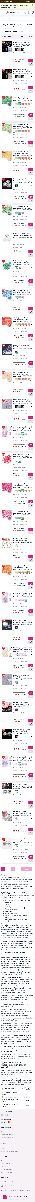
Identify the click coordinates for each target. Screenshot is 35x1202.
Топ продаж (5, 1166)
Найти (26, 869)
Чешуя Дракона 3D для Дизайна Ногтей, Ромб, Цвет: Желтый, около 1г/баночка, (22, 153)
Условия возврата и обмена (10, 1151)
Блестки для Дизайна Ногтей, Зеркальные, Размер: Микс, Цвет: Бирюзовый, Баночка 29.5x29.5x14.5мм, (22, 622)
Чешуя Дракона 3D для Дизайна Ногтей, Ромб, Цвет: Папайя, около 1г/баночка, (22, 374)
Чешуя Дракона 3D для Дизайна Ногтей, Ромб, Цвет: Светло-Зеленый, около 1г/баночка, (22, 126)
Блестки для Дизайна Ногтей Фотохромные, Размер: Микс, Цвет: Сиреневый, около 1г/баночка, (22, 758)
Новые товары (5, 1164)
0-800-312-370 (8, 1181)
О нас (2, 1132)
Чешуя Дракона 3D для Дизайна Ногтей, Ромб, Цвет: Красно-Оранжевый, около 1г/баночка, (22, 319)
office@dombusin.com (10, 1186)
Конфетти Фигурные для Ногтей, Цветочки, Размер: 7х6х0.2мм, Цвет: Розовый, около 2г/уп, (22, 677)
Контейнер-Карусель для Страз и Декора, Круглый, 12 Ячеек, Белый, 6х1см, (22, 235)
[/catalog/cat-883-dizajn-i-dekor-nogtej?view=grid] (22, 37)
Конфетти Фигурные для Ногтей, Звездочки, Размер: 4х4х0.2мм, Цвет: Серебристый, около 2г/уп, (22, 44)
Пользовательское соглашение (17, 1199)
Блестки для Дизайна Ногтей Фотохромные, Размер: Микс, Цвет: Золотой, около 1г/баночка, (22, 649)
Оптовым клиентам (7, 1137)
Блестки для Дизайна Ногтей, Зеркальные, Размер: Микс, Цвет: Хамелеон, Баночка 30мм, (22, 786)
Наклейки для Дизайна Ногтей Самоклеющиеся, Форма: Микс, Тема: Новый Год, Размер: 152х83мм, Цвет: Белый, (22, 704)
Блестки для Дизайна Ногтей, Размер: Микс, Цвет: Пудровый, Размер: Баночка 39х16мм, (22, 813)
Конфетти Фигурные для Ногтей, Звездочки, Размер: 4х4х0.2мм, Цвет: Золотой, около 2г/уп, (22, 71)
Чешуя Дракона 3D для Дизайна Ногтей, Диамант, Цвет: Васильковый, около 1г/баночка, (22, 292)
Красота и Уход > (22, 24)
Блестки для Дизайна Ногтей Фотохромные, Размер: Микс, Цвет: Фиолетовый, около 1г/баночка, (22, 595)
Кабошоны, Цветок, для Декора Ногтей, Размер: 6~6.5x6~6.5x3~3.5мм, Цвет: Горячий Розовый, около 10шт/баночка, (22, 456)
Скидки (3, 1149)
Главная (3, 1161)
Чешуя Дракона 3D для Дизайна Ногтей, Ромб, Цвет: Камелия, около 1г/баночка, (22, 485)
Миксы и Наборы (6, 1172)
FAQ (2, 1140)
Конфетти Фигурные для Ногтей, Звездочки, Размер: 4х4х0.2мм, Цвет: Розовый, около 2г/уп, (22, 401)
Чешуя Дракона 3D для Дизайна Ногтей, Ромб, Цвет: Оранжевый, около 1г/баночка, (22, 567)
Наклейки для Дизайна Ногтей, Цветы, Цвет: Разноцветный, (22, 540)
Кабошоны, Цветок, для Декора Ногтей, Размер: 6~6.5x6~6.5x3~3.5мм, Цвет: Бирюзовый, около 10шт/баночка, (22, 262)
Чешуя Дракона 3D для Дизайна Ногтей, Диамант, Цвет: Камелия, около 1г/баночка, (22, 513)
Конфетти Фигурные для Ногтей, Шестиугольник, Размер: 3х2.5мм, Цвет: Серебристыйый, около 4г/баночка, (22, 347)
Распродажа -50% (6, 1)
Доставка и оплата (7, 1135)
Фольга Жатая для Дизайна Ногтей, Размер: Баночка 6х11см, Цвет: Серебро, (22, 731)
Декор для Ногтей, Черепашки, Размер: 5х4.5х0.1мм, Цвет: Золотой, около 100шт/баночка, (22, 840)
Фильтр (29, 37)
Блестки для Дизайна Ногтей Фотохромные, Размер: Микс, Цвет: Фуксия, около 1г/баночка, (22, 428)
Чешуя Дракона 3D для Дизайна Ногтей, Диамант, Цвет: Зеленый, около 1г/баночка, (22, 208)
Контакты (4, 1146)
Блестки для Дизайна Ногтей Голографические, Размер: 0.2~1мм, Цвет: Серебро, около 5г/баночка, (22, 180)
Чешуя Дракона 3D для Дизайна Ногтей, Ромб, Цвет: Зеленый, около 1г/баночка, (22, 98)
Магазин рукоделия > (10, 24)
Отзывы (3, 1143)
